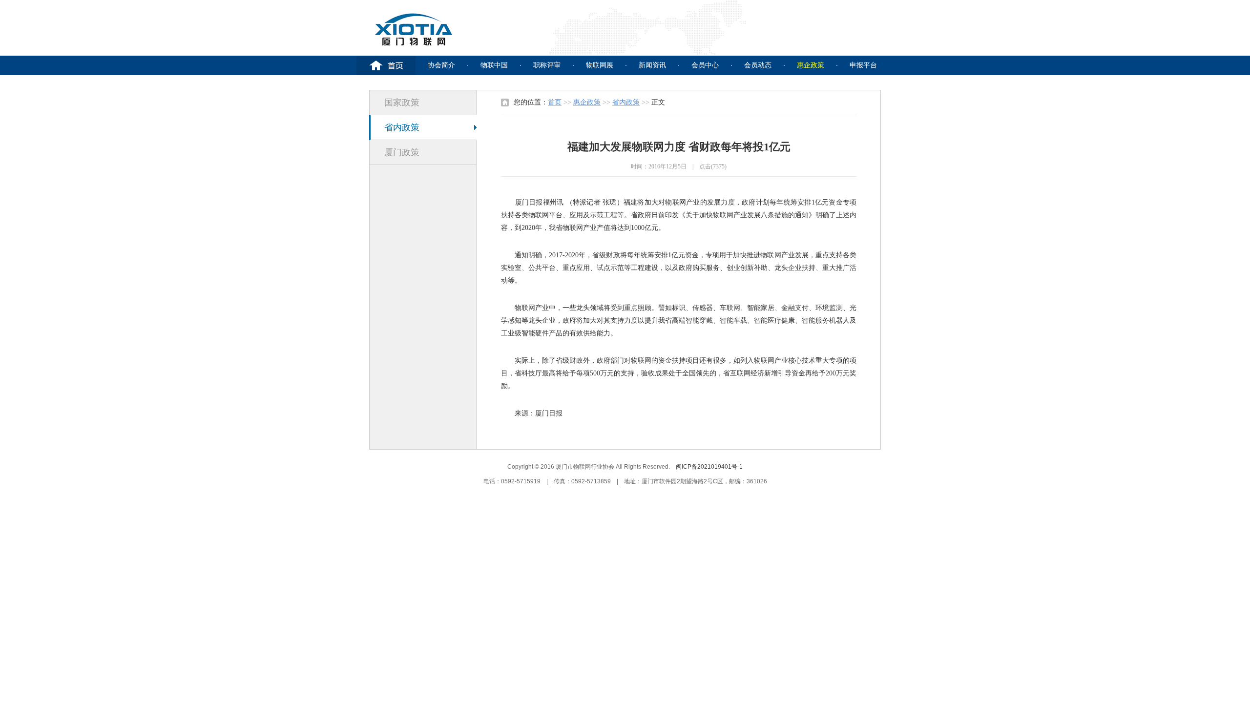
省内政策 (401, 127)
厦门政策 (401, 152)
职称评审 (547, 65)
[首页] (386, 65)
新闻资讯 (652, 65)
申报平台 (863, 65)
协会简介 (441, 65)
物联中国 (494, 65)
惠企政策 (810, 65)
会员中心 (705, 65)
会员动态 (757, 65)
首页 (555, 102)
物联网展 (599, 65)
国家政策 (401, 102)
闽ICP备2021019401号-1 (709, 466)
